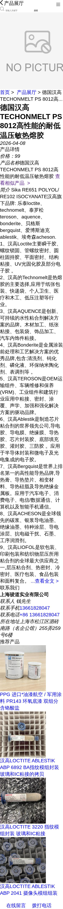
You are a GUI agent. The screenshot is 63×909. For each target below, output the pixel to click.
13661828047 (35, 608)
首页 (5, 92)
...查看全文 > (45, 581)
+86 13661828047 (40, 614)
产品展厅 (26, 92)
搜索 (36, 10)
